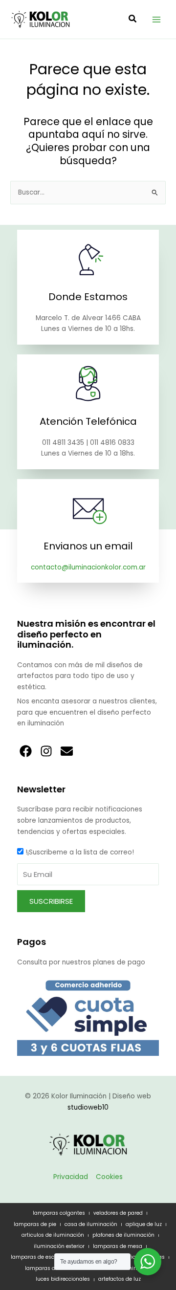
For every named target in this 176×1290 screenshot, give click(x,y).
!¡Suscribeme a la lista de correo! (79, 852)
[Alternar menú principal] (156, 19)
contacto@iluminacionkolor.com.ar (88, 567)
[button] (133, 20)
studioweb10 (88, 1107)
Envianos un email (88, 546)
